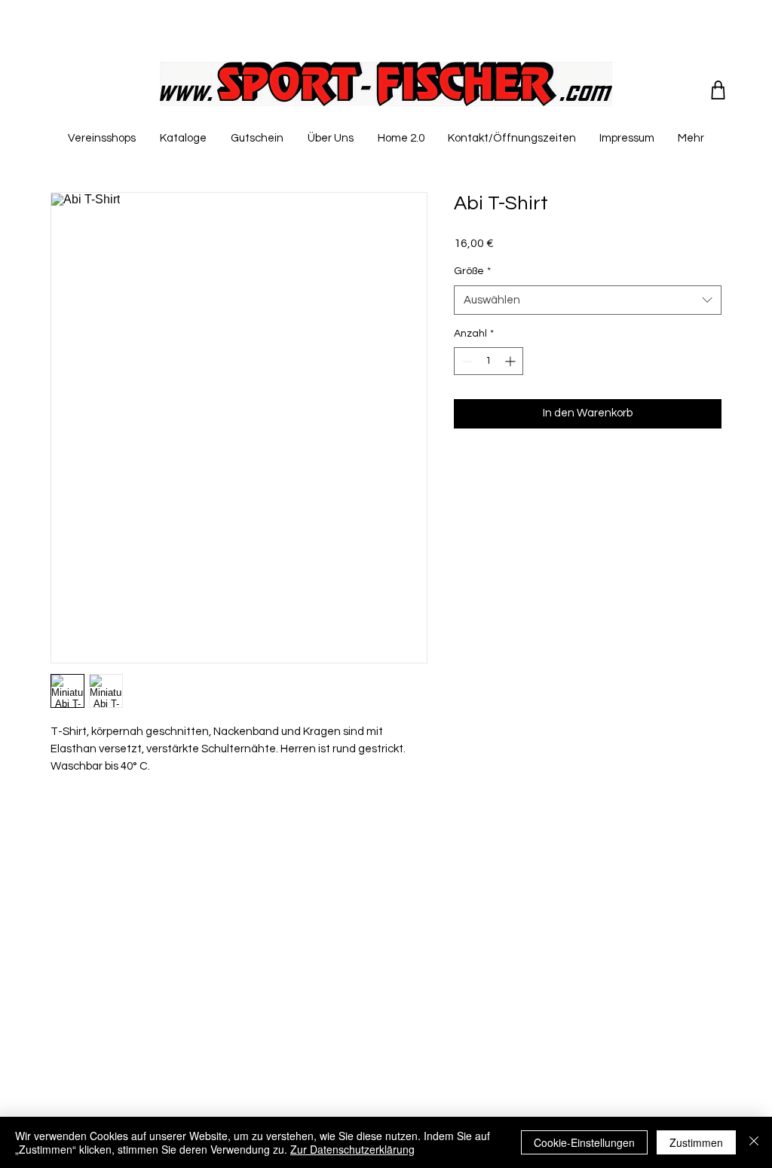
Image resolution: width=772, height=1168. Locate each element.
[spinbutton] (488, 361)
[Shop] (718, 89)
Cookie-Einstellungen (584, 1142)
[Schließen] (754, 1142)
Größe (472, 271)
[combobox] (587, 300)
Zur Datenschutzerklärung (352, 1149)
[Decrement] (465, 361)
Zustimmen (696, 1142)
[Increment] (511, 361)
